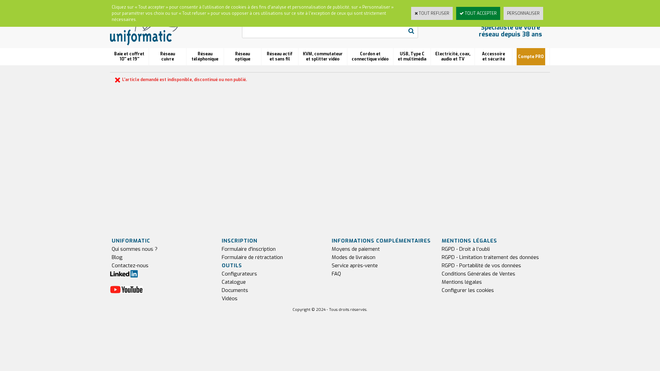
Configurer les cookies (468, 290)
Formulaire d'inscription (249, 249)
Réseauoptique (242, 56)
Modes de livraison (353, 257)
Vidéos (230, 298)
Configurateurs (239, 273)
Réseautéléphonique (204, 56)
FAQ (336, 273)
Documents (235, 290)
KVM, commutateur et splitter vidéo (323, 56)
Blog (117, 257)
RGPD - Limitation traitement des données (490, 257)
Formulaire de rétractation (252, 257)
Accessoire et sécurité (493, 56)
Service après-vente (355, 265)
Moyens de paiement (356, 249)
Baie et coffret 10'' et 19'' (129, 56)
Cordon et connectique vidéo (370, 56)
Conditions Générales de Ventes (478, 273)
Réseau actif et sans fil (280, 56)
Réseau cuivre (167, 56)
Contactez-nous (130, 265)
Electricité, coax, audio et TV (452, 56)
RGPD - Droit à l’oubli (466, 249)
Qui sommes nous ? (134, 249)
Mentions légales (462, 282)
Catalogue (234, 282)
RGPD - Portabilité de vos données (481, 265)
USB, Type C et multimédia (412, 56)
